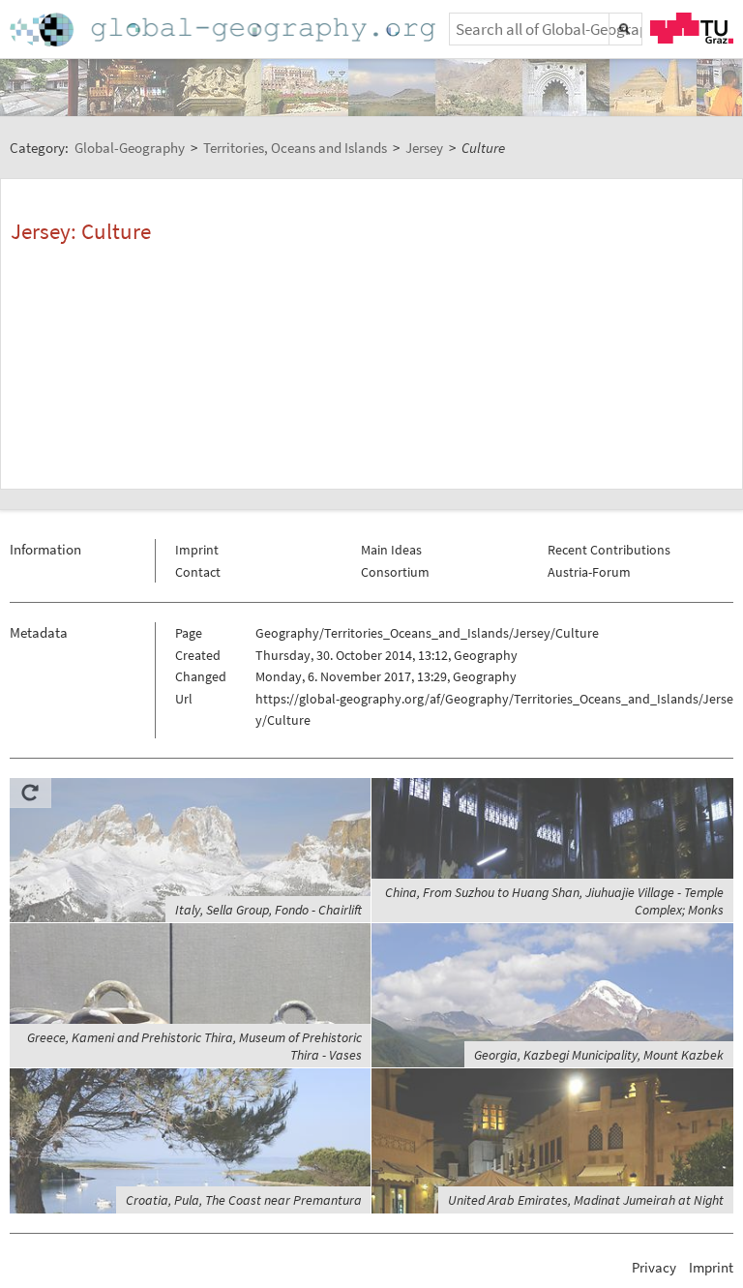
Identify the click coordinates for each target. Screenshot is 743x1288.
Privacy (654, 1267)
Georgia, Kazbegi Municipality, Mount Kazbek (599, 1054)
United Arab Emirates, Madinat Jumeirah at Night (586, 1200)
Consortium (395, 572)
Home (224, 29)
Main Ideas (391, 549)
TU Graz (691, 28)
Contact (198, 572)
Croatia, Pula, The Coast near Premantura (244, 1200)
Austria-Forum (589, 572)
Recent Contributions (609, 549)
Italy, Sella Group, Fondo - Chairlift (268, 909)
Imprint (197, 549)
